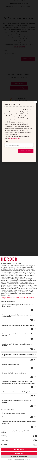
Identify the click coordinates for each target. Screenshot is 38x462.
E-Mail (6, 142)
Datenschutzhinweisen (15, 138)
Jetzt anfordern (25, 151)
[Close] (35, 102)
